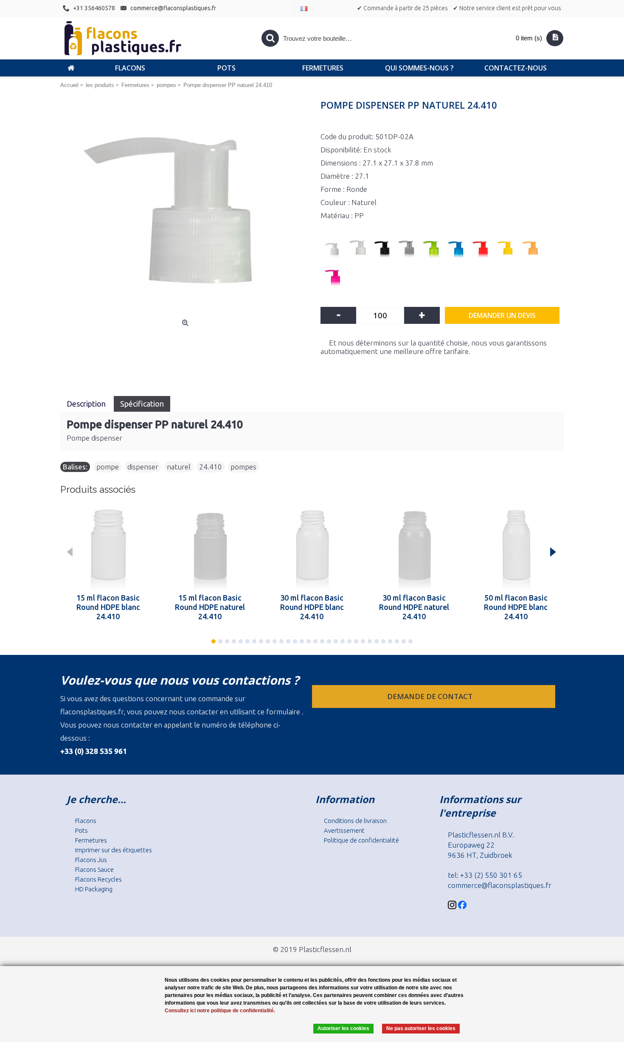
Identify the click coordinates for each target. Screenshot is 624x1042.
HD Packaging (93, 889)
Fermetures (91, 840)
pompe (107, 467)
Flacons (85, 820)
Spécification (142, 403)
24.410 (210, 467)
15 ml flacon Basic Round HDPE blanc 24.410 (108, 607)
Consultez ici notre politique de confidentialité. (220, 1011)
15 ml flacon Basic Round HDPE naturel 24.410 (210, 607)
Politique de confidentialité (361, 840)
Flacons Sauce (94, 869)
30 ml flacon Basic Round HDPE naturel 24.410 (414, 607)
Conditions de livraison (355, 820)
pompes (243, 467)
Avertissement (344, 830)
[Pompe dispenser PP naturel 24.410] (186, 209)
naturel (179, 467)
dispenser (142, 467)
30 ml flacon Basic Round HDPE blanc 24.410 (312, 607)
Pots (81, 830)
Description (87, 403)
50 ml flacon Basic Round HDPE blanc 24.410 (516, 607)
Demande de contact (430, 696)
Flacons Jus (91, 859)
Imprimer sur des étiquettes (113, 850)
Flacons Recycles (98, 879)
